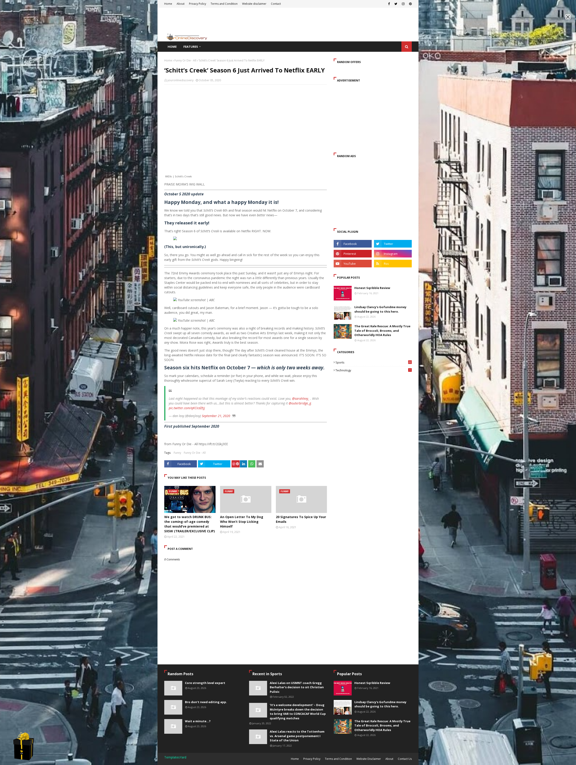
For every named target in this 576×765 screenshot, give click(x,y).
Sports (373, 362)
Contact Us (405, 759)
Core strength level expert (205, 683)
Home (168, 60)
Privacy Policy (311, 759)
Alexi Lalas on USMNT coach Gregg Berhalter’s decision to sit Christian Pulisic (297, 687)
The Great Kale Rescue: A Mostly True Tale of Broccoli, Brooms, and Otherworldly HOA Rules (382, 330)
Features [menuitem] (190, 47)
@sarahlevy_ (300, 398)
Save (236, 463)
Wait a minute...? (198, 721)
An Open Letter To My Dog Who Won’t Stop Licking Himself (241, 521)
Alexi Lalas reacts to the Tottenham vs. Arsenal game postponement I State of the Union (297, 735)
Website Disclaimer (368, 759)
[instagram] (393, 253)
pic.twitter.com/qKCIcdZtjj (187, 408)
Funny (177, 453)
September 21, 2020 (216, 416)
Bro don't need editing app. (206, 702)
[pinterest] (352, 253)
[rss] (393, 263)
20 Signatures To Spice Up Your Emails (301, 519)
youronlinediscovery (180, 80)
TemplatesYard (175, 757)
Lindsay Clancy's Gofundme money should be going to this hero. (380, 309)
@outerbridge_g (300, 403)
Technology (373, 370)
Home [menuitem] (172, 47)
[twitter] (393, 244)
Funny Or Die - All (185, 60)
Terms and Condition (338, 759)
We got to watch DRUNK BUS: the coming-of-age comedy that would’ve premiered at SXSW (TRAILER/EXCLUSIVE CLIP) (189, 524)
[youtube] (352, 263)
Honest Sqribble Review (372, 288)
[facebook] (352, 244)
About (389, 759)
